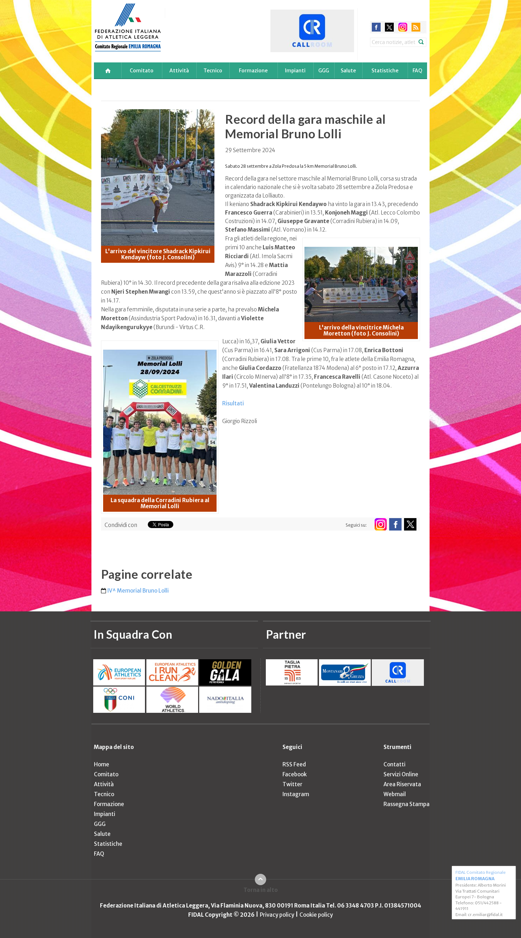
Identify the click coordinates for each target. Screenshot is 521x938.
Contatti (394, 764)
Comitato (141, 70)
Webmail (394, 794)
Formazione (253, 70)
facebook (376, 27)
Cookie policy (316, 914)
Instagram (295, 794)
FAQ (417, 70)
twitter (389, 27)
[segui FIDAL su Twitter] (410, 524)
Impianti (295, 70)
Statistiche (384, 70)
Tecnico (212, 70)
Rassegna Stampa (406, 804)
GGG (323, 70)
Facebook (294, 774)
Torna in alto (260, 890)
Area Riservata (402, 784)
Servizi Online (400, 774)
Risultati (233, 403)
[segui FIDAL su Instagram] (380, 524)
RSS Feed (294, 764)
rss (415, 27)
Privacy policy (277, 914)
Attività (179, 70)
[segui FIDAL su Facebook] (395, 524)
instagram (402, 27)
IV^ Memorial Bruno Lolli (138, 590)
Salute (348, 70)
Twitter (292, 784)
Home (101, 764)
